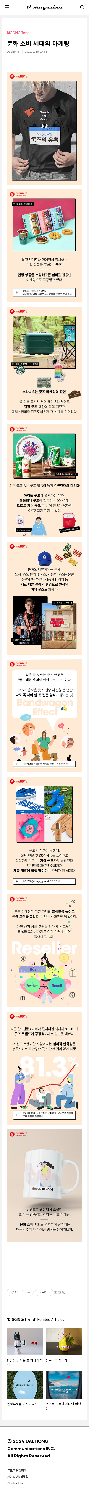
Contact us (15, 1483)
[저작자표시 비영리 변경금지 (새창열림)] (59, 1292)
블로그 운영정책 (16, 1470)
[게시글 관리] (28, 1292)
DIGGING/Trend (18, 32)
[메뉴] (6, 7)
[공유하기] (23, 1292)
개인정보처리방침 (17, 1477)
